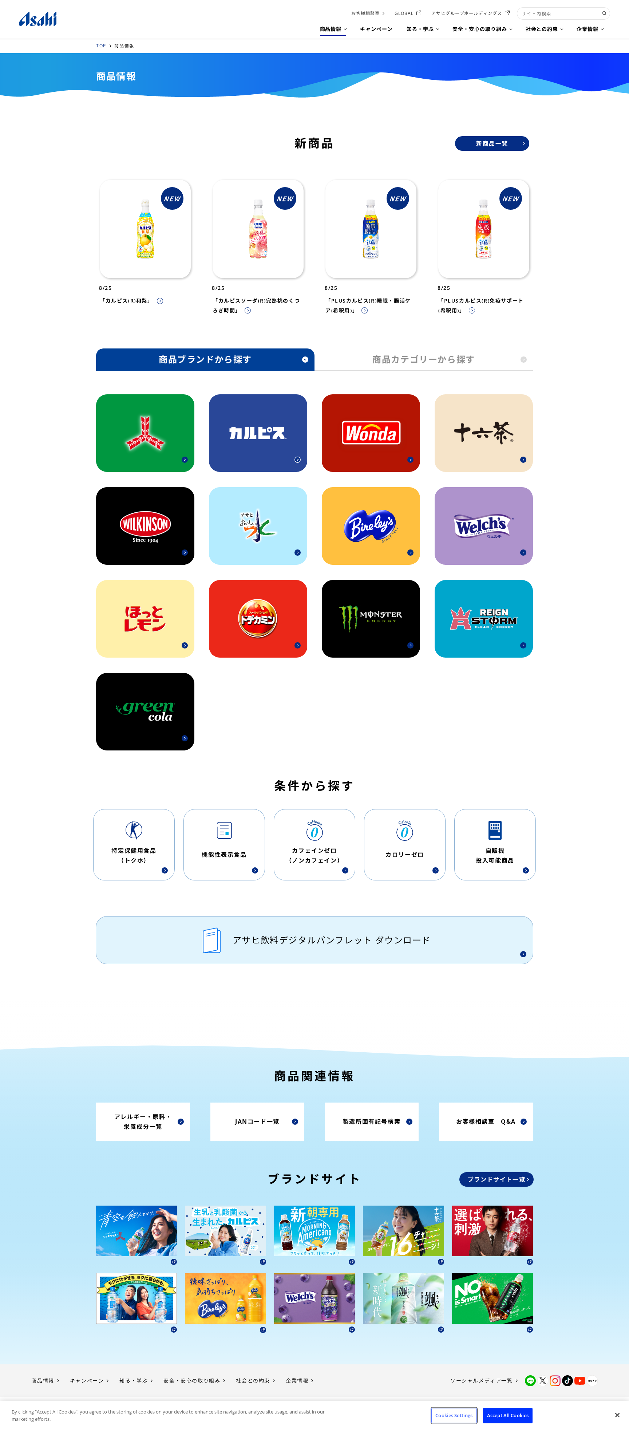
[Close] (617, 1415)
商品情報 (42, 1380)
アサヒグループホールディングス (466, 13)
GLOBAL (404, 13)
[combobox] (563, 13)
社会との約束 (253, 1380)
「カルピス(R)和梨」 (126, 300)
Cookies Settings (453, 1415)
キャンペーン (87, 1380)
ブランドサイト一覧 (496, 1179)
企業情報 (297, 1380)
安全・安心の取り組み (191, 1380)
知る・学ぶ (133, 1380)
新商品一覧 (492, 143)
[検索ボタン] (604, 13)
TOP (101, 46)
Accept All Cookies (508, 1415)
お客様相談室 (365, 13)
